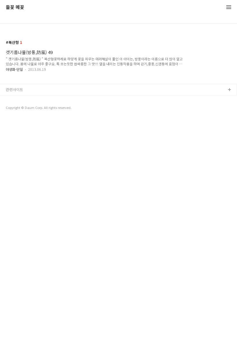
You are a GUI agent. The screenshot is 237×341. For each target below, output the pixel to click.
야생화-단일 (14, 69)
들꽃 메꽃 (15, 7)
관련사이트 (14, 89)
